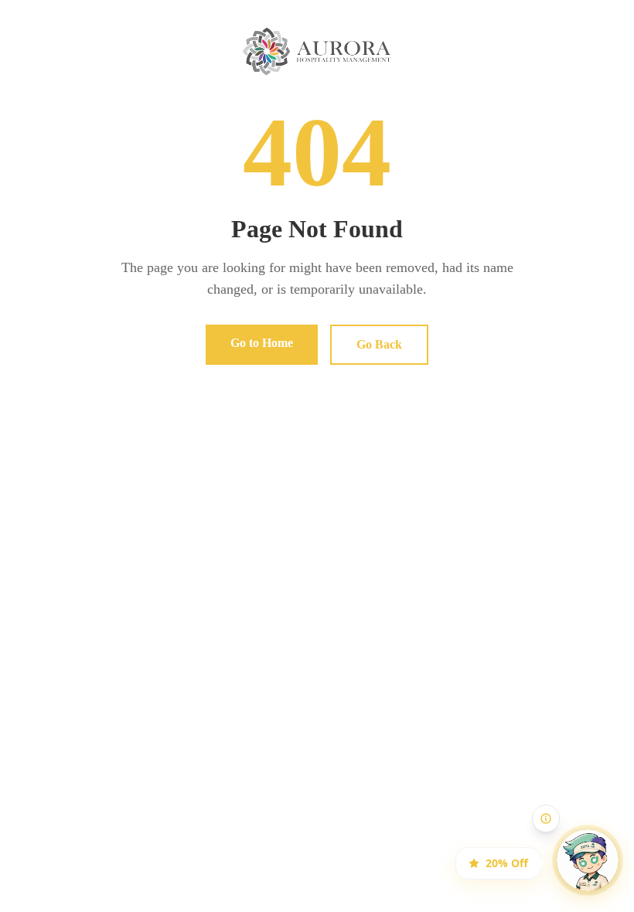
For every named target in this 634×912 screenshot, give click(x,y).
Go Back (379, 344)
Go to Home (261, 342)
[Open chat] (575, 847)
